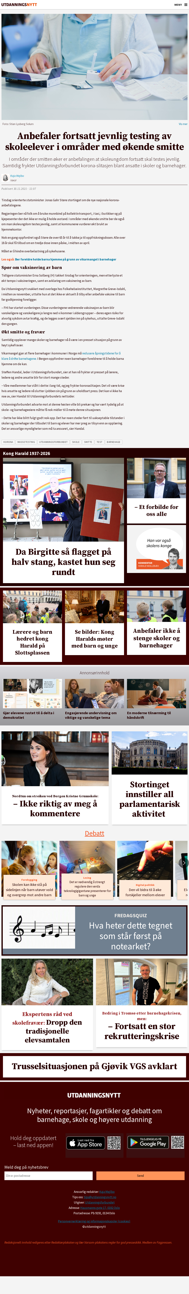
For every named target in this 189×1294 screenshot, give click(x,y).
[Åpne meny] (186, 5)
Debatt (94, 833)
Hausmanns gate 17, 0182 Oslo (100, 1208)
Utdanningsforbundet (100, 1202)
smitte (88, 442)
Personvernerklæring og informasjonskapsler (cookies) (94, 1221)
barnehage (114, 442)
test (99, 442)
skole (76, 442)
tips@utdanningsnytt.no (100, 1197)
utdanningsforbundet (53, 442)
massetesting (26, 442)
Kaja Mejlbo (107, 1192)
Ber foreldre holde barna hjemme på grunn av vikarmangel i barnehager (65, 259)
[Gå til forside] (19, 4)
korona (8, 442)
